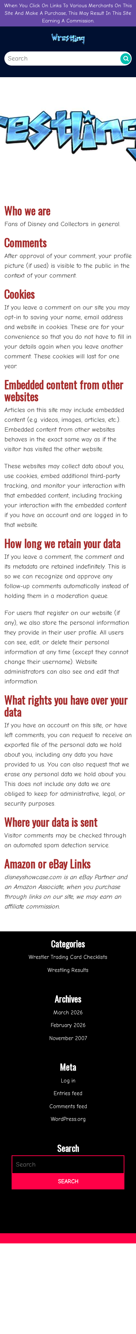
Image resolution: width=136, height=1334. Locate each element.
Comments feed (68, 1106)
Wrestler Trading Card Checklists (68, 957)
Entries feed (68, 1093)
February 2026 (68, 1025)
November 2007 (68, 1038)
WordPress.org (68, 1119)
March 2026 (68, 1012)
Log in (68, 1080)
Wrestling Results (68, 970)
